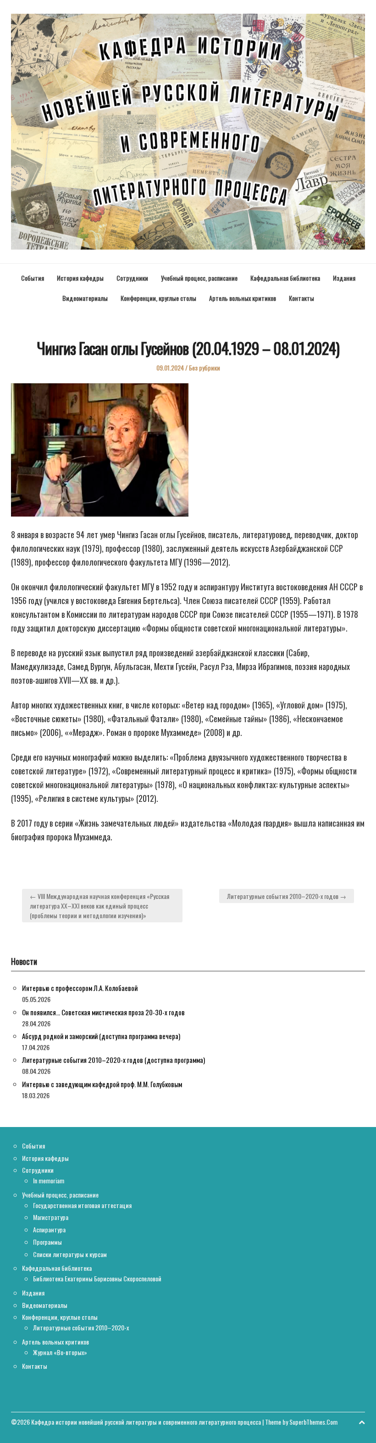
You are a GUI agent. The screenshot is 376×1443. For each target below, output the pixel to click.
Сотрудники (132, 278)
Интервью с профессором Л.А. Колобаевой (80, 988)
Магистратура (50, 1217)
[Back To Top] (362, 1422)
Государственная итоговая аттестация (82, 1205)
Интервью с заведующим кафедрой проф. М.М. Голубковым (102, 1084)
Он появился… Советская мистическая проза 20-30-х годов (103, 1012)
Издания (344, 278)
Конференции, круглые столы (158, 298)
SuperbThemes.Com (313, 1422)
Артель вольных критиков (242, 298)
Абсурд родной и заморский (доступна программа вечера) (101, 1036)
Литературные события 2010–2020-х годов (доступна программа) (113, 1060)
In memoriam (48, 1180)
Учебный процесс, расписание (199, 278)
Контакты (301, 298)
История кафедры (80, 278)
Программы (47, 1242)
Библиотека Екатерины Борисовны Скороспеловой (97, 1278)
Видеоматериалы (85, 298)
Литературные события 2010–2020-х (81, 1327)
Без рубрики (204, 367)
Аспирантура (49, 1229)
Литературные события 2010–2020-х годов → (286, 896)
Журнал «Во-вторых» (60, 1352)
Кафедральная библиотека (285, 278)
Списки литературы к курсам (70, 1254)
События (32, 278)
